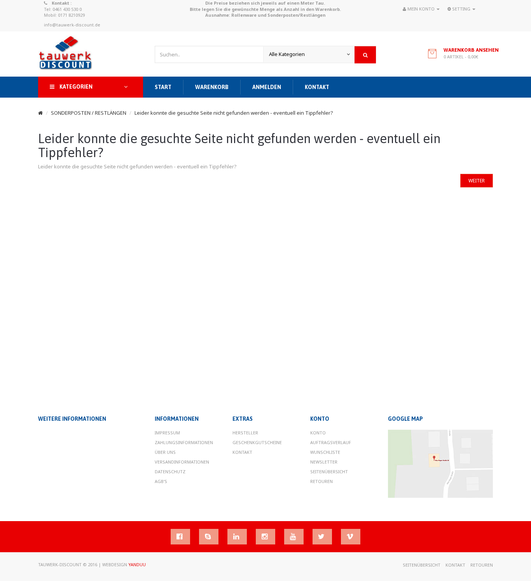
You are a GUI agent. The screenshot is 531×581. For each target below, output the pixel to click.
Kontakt (242, 452)
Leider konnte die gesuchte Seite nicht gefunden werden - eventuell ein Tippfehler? (233, 112)
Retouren (321, 481)
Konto (318, 433)
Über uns (165, 452)
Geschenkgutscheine (257, 442)
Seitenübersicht (329, 471)
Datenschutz (170, 471)
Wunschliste (325, 452)
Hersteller (245, 433)
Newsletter (323, 462)
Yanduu (137, 564)
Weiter (476, 180)
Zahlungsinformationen (184, 442)
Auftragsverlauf (330, 442)
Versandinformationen (182, 462)
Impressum (167, 433)
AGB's (161, 481)
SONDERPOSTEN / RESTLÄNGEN (88, 112)
